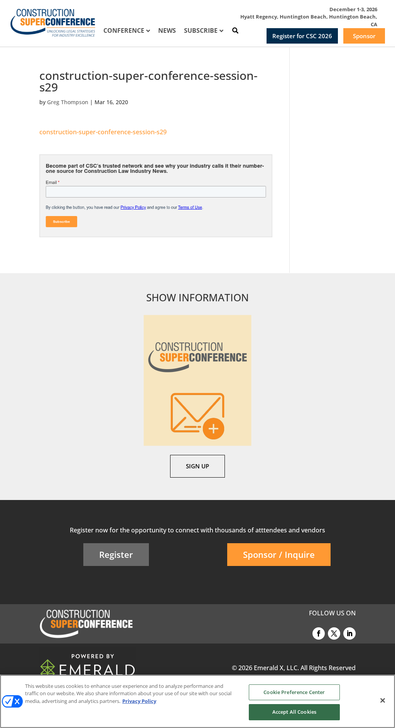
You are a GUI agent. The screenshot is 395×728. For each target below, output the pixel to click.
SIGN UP (197, 466)
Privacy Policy (139, 701)
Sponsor (364, 36)
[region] (197, 701)
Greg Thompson (67, 102)
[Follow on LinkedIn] (349, 633)
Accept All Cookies (294, 711)
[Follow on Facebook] (318, 633)
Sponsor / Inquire (279, 554)
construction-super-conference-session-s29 (103, 132)
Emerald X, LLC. (276, 668)
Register (116, 554)
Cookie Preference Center (294, 692)
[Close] (382, 700)
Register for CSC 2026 (302, 36)
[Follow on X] (334, 633)
